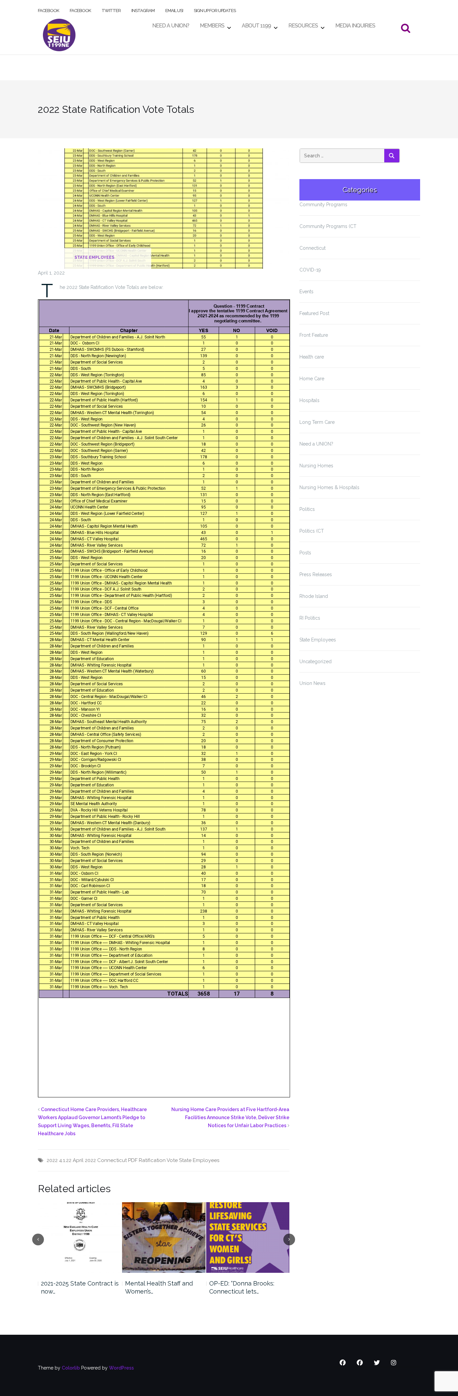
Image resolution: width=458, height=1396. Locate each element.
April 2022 (84, 1160)
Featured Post (314, 313)
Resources (303, 23)
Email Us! (174, 9)
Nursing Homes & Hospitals (329, 487)
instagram (143, 9)
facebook (48, 9)
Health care (311, 357)
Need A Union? (170, 23)
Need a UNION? (316, 444)
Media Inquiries (355, 23)
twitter (111, 9)
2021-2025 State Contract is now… (80, 1287)
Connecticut (112, 1160)
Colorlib (71, 1368)
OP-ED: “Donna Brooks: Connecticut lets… (241, 1287)
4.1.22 (65, 1160)
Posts (305, 552)
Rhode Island (313, 596)
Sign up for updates (215, 9)
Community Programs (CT (327, 226)
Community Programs (323, 204)
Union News (312, 683)
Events (306, 291)
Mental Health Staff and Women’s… (159, 1287)
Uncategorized (315, 661)
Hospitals (309, 400)
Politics (307, 509)
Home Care (311, 378)
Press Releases (315, 574)
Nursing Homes (316, 465)
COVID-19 (310, 270)
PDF (132, 1160)
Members (212, 23)
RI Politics (309, 618)
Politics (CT (311, 531)
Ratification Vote (158, 1160)
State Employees (94, 257)
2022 (52, 1160)
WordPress (121, 1368)
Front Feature (313, 335)
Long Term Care (317, 422)
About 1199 (256, 23)
